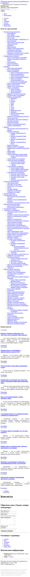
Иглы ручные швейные (14, 289)
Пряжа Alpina (11, 152)
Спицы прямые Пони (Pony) (19, 171)
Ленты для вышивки (13, 87)
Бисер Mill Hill (11, 33)
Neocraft (13, 101)
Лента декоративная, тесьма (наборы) (18, 233)
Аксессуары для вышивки (14, 68)
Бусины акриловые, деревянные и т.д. (18, 39)
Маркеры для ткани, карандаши (16, 93)
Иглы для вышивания (13, 69)
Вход (5, 14)
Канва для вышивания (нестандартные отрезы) (17, 74)
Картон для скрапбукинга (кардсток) (17, 227)
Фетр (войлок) (11, 62)
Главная (6, 18)
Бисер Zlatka (10, 35)
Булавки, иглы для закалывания (16, 272)
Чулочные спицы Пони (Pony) (19, 180)
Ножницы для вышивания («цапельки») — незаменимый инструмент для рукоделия (14, 462)
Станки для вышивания (14, 125)
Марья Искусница (16, 110)
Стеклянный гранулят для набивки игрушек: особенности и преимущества (14, 414)
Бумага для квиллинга (13, 205)
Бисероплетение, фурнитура (12, 32)
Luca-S (12, 100)
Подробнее (4, 345)
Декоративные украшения (14, 224)
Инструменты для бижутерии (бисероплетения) (15, 43)
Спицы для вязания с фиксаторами (17, 154)
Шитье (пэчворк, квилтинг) (12, 269)
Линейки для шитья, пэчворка (15, 298)
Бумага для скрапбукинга (14, 219)
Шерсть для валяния (13, 65)
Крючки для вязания (13, 131)
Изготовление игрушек (10, 195)
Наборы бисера (11, 47)
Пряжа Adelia (11, 151)
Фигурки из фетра (12, 63)
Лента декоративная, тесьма (15, 231)
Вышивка (7, 66)
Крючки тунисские (12, 145)
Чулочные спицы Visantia (18, 174)
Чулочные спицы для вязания (15, 172)
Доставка (6, 21)
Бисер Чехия (10, 38)
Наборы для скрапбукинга (14, 236)
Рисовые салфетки (12, 189)
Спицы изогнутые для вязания (16, 158)
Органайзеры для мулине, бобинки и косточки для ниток (17, 120)
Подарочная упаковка (10, 208)
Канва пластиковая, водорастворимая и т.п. (17, 79)
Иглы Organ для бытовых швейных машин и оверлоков (19, 283)
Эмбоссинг (10, 267)
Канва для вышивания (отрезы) (19, 77)
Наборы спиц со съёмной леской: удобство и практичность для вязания (14, 447)
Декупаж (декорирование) (11, 181)
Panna (12, 103)
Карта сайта (7, 25)
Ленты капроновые (16, 90)
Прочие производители (17, 113)
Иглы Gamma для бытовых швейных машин (18, 280)
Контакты (7, 24)
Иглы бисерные (11, 41)
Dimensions (14, 98)
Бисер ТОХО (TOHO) (13, 36)
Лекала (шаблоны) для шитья (15, 293)
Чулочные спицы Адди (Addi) (19, 175)
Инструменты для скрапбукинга (16, 225)
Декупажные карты (12, 183)
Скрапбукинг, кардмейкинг (12, 210)
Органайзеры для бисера (14, 50)
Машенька (14, 112)
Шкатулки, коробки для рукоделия (17, 322)
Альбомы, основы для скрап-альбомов (18, 214)
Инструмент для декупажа (14, 186)
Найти (2, 11)
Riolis (12, 104)
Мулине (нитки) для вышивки (15, 95)
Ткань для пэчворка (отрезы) (15, 317)
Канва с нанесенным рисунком (16, 83)
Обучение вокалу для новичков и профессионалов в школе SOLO (11, 351)
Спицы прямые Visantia (17, 168)
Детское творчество (9, 193)
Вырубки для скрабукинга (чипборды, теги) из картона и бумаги (18, 221)
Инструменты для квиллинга (15, 207)
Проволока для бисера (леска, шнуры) (18, 53)
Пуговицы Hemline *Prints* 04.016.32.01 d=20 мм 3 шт (21, 248)
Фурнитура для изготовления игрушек (18, 202)
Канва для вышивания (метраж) (20, 72)
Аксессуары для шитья (13, 270)
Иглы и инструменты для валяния (17, 57)
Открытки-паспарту (13, 122)
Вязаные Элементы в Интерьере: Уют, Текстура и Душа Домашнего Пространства (14, 334)
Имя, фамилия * (5, 511)
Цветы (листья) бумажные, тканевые (17, 264)
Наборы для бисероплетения (15, 48)
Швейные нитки (12, 320)
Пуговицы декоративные (14, 239)
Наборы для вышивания (14, 97)
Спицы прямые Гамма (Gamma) (20, 169)
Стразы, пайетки (12, 316)
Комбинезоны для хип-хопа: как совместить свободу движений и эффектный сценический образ (14, 381)
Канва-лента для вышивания (19, 81)
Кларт (12, 109)
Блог (5, 19)
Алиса (12, 107)
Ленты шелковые (15, 92)
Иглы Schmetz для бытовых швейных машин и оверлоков (19, 286)
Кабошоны (10, 45)
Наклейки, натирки (12, 237)
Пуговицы (10, 308)
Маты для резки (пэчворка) (15, 299)
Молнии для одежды (13, 301)
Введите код (4, 526)
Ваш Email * (4, 514)
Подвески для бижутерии (14, 51)
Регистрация (7, 15)
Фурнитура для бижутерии (15, 54)
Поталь (9, 187)
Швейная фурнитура (13, 319)
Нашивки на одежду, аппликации (16, 304)
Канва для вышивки (13, 71)
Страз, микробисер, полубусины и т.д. (18, 254)
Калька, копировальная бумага (16, 292)
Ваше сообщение (5, 517)
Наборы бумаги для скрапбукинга (17, 234)
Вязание (6, 127)
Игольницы (10, 290)
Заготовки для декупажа (14, 184)
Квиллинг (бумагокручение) (12, 204)
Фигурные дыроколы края (18, 263)
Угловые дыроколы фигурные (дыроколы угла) (19, 259)
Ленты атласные (15, 89)
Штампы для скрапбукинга (15, 266)
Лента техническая (12, 296)
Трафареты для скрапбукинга (15, 255)
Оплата (6, 22)
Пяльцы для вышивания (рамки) (16, 124)
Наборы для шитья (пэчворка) (15, 302)
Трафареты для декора (13, 192)
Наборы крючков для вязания (15, 146)
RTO (12, 106)
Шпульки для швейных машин (16, 323)
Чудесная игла (15, 115)
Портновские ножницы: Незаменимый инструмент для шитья (12, 478)
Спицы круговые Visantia (18, 162)
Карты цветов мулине (13, 84)
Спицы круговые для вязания (15, 160)
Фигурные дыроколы (13, 257)
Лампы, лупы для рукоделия (15, 86)
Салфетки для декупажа (14, 190)
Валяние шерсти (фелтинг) (11, 56)
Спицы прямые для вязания (15, 166)
